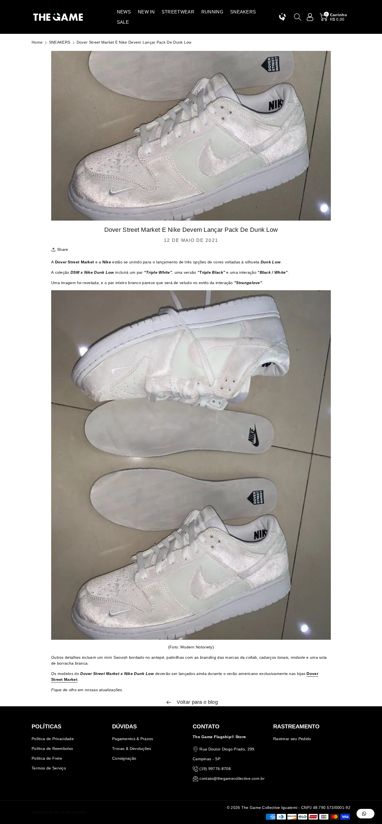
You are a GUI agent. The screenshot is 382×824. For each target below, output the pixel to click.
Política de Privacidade (53, 738)
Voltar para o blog (196, 702)
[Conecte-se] (310, 17)
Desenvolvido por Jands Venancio (59, 812)
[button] (124, 11)
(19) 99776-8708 (215, 768)
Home (37, 42)
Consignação (124, 758)
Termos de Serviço (49, 768)
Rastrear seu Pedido (292, 738)
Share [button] (62, 249)
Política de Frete (47, 758)
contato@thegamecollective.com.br (232, 778)
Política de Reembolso (52, 748)
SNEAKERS (59, 42)
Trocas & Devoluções (131, 748)
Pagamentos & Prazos (132, 738)
